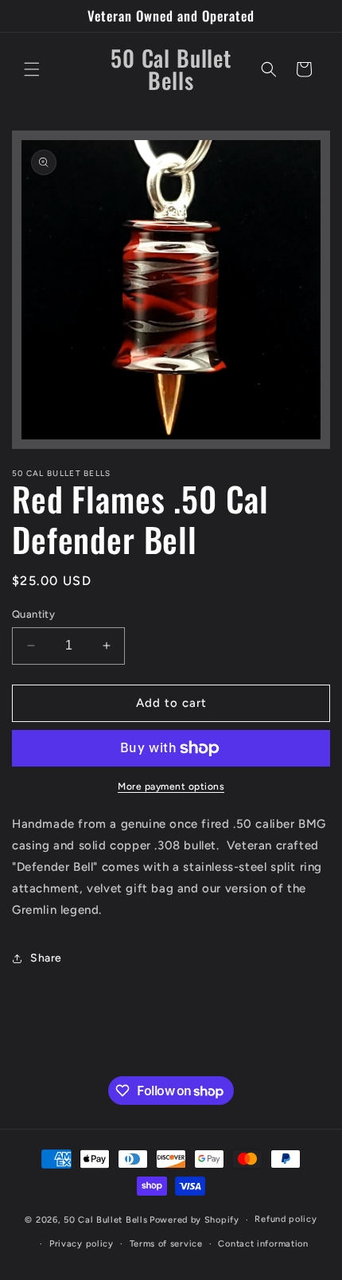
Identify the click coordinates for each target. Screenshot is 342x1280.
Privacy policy (81, 1244)
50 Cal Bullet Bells (105, 1220)
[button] (31, 69)
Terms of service (166, 1244)
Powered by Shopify (194, 1220)
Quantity (33, 614)
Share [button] (46, 958)
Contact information (263, 1244)
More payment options (171, 786)
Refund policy (286, 1219)
